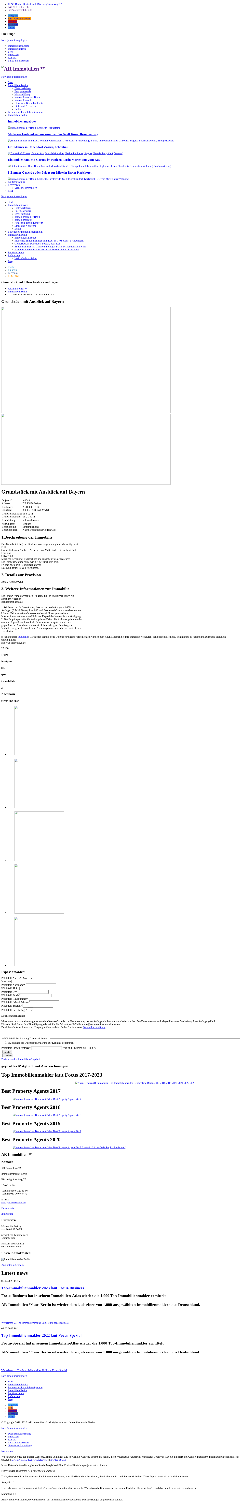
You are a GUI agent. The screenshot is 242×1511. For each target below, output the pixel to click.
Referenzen (14, 255)
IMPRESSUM (58, 1459)
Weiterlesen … (34, 1322)
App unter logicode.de (13, 1265)
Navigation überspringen (14, 40)
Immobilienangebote (18, 45)
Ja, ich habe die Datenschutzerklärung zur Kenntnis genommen (41, 1042)
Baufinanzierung (16, 252)
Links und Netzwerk (18, 60)
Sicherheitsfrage (16, 1047)
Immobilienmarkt (17, 48)
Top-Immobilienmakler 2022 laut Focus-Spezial (41, 1335)
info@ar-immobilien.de (13, 1202)
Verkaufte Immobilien (25, 258)
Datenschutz (7, 1208)
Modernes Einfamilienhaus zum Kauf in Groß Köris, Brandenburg (53, 134)
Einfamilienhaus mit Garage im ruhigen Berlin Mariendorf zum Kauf (55, 159)
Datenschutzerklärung (94, 1027)
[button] (14, 1470)
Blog (10, 51)
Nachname (13, 984)
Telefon (11, 1005)
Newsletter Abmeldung (20, 1445)
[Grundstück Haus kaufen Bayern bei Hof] (39, 807)
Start (10, 202)
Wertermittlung (22, 213)
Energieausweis (22, 211)
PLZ (10, 988)
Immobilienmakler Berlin (27, 216)
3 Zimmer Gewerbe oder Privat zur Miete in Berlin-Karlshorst (49, 172)
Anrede (11, 978)
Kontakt (12, 57)
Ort (9, 991)
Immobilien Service (18, 205)
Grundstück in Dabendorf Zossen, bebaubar (38, 147)
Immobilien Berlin (17, 234)
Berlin (17, 228)
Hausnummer (14, 998)
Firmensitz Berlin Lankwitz (28, 222)
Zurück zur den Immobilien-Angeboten (21, 1059)
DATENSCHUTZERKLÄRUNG (30, 1459)
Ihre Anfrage (14, 1010)
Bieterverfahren (22, 208)
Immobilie (23, 636)
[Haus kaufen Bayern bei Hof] (39, 754)
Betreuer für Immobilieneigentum (25, 231)
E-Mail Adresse (15, 1002)
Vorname (6, 981)
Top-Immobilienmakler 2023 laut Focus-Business (42, 1288)
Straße (11, 995)
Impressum (13, 54)
